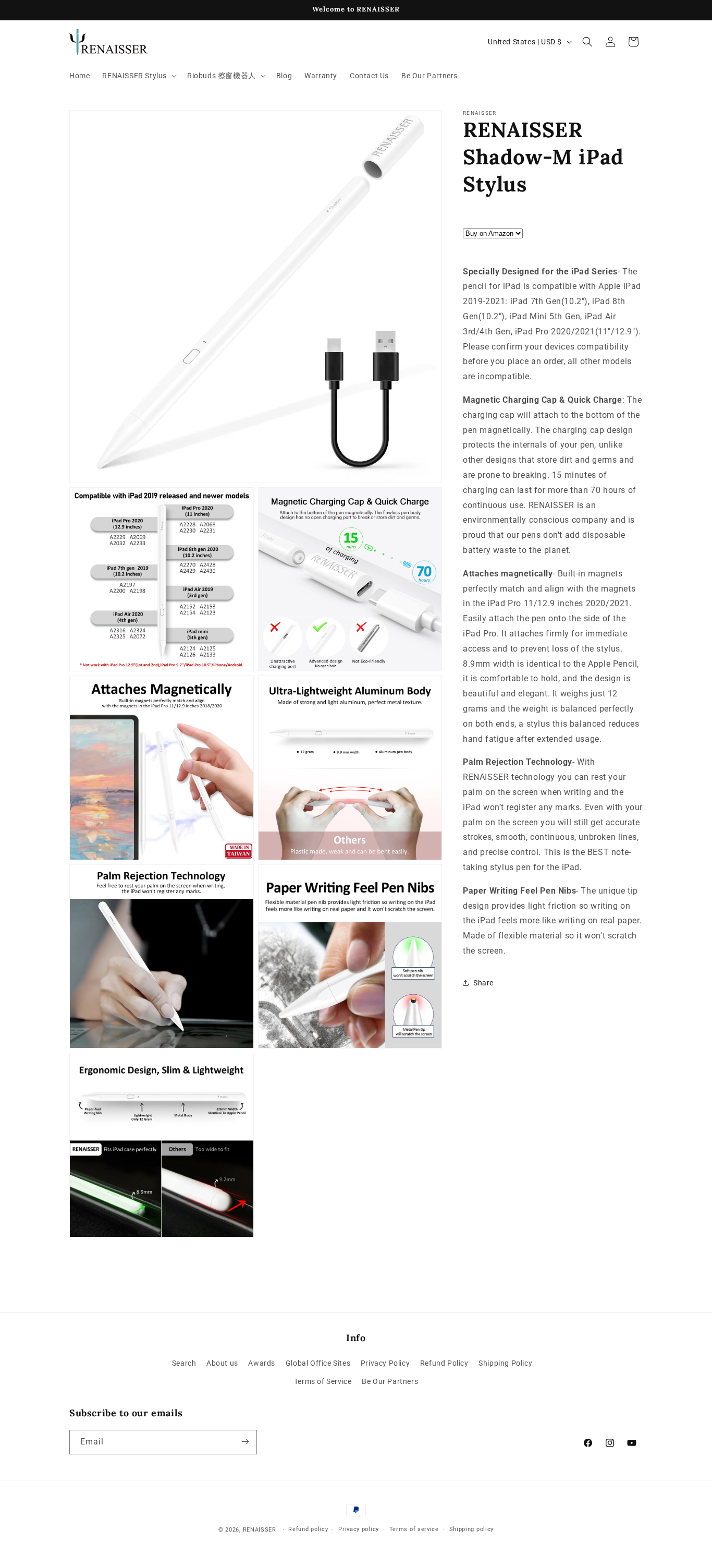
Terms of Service (323, 1382)
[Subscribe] (245, 1441)
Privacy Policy (385, 1363)
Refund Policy (444, 1363)
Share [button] (483, 983)
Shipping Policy (505, 1363)
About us (222, 1363)
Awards (261, 1363)
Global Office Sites (318, 1363)
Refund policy (308, 1529)
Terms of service (414, 1529)
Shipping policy (471, 1529)
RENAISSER (259, 1529)
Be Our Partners (390, 1382)
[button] (138, 76)
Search (184, 1363)
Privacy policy (358, 1529)
